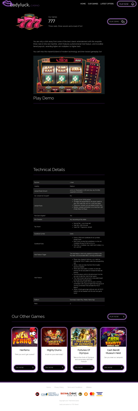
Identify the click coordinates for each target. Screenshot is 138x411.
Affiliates (89, 387)
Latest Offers (107, 4)
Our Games (93, 4)
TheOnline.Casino (74, 400)
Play (123, 4)
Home (83, 4)
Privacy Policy (59, 387)
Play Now (114, 317)
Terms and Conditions (74, 387)
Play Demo (114, 21)
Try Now (19, 367)
